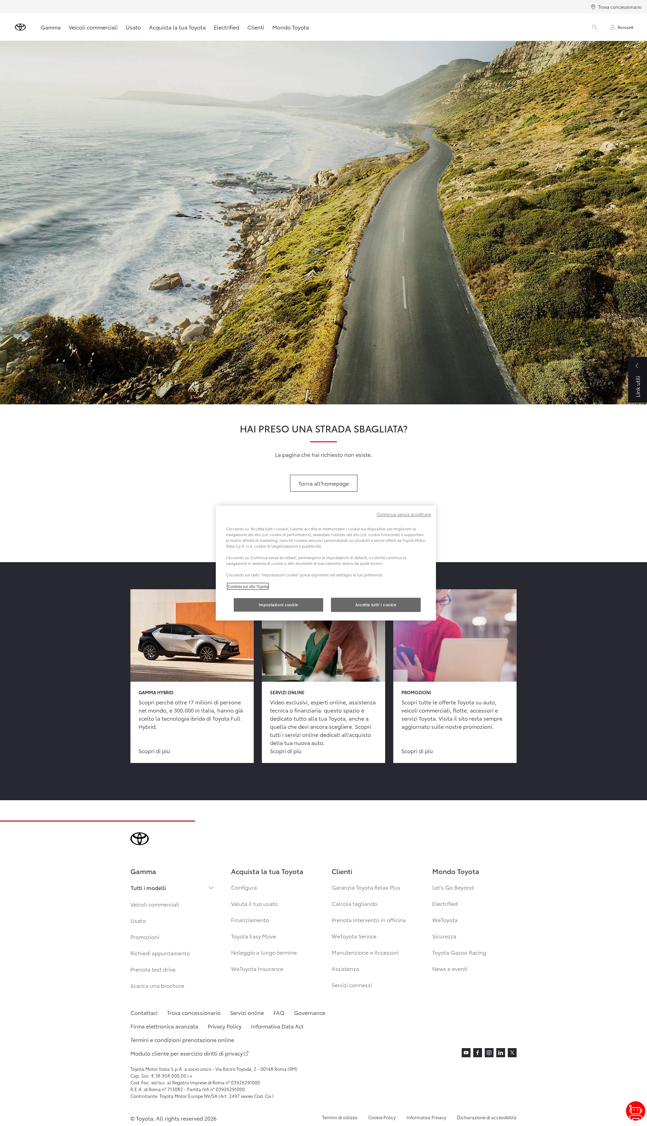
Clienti (255, 27)
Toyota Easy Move (253, 936)
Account (625, 27)
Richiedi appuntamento (160, 953)
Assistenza (345, 968)
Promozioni (144, 936)
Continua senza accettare (404, 514)
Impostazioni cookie (278, 604)
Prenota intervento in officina (369, 919)
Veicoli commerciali (93, 27)
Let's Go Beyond (453, 887)
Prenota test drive (152, 969)
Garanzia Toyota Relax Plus (366, 887)
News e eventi (449, 968)
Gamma (51, 27)
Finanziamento (250, 919)
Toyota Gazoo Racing (459, 952)
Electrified (226, 27)
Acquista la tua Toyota (177, 27)
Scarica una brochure (157, 985)
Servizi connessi (352, 985)
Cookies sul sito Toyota (248, 586)
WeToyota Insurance (257, 968)
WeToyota (445, 919)
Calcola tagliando (354, 903)
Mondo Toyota (290, 27)
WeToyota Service (354, 936)
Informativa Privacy (426, 1117)
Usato (133, 27)
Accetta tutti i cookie (375, 604)
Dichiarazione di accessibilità (487, 1117)
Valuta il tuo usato (254, 903)
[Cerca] (594, 27)
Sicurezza (444, 936)
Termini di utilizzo (339, 1117)
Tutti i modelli (148, 887)
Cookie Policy (382, 1117)
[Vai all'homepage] (20, 27)
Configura (244, 887)
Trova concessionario (620, 7)
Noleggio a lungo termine (264, 952)
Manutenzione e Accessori (365, 952)
